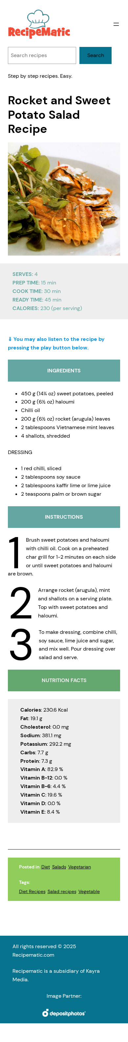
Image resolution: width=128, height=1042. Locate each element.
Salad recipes (62, 891)
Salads (59, 867)
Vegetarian (79, 867)
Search (95, 55)
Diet (45, 867)
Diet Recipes (32, 891)
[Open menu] (116, 24)
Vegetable (89, 891)
